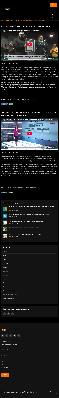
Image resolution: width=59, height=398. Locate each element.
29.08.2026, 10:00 (14, 210)
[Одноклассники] (4, 104)
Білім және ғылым (8, 283)
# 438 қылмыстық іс (31, 187)
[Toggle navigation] (2, 9)
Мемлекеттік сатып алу (8, 361)
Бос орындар (5, 352)
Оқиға (4, 279)
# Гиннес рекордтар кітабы (27, 99)
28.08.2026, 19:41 (14, 236)
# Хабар (9, 99)
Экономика (6, 263)
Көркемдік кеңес (6, 341)
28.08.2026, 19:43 (14, 229)
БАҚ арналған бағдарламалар (9, 344)
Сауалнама (5, 367)
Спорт (4, 259)
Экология (5, 275)
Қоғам (4, 255)
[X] (8, 104)
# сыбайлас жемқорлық (18, 187)
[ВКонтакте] (2, 104)
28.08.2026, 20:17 (14, 216)
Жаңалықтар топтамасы (10, 294)
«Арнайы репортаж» (8, 298)
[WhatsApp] (10, 104)
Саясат (5, 251)
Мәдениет (6, 271)
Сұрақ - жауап (5, 364)
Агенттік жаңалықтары (9, 290)
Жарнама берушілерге (7, 349)
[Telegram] (12, 104)
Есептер (4, 347)
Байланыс (4, 355)
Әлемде (5, 267)
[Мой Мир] (6, 104)
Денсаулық (6, 287)
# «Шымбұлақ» (16, 99)
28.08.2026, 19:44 (14, 223)
